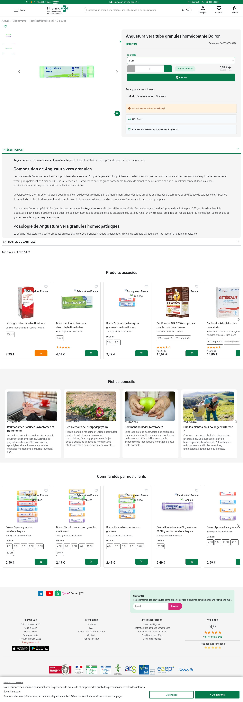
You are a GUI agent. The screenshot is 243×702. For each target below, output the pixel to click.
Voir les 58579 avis (42, 2)
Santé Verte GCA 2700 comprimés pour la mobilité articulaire (176, 325)
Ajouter (182, 77)
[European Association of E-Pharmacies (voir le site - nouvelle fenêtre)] (166, 670)
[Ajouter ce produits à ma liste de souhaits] (5, 26)
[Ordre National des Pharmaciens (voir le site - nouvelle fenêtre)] (118, 669)
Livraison (91, 624)
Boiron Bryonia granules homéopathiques (19, 529)
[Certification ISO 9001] (60, 669)
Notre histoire (30, 628)
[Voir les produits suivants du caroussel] (238, 319)
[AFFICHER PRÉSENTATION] (238, 150)
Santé (10, 417)
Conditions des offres (151, 635)
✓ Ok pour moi (217, 694)
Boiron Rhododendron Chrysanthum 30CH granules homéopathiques (177, 529)
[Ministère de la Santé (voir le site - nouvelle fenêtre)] (79, 669)
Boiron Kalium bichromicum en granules (123, 529)
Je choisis (171, 694)
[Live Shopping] (57, 593)
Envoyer (175, 606)
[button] (16, 10)
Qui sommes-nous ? (30, 624)
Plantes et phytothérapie (79, 417)
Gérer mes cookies (152, 638)
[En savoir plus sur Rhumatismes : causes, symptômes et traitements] (33, 403)
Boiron (131, 44)
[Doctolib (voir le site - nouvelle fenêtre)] (185, 669)
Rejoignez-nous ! (30, 642)
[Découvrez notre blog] (73, 593)
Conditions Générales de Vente (152, 631)
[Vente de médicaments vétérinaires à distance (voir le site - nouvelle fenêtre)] (105, 669)
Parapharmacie (30, 635)
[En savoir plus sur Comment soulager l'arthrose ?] (150, 403)
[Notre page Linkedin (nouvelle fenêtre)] (40, 593)
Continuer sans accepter (13, 683)
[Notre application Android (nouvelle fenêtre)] (39, 648)
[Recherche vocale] (182, 10)
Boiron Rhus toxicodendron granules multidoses (76, 529)
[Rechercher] (187, 10)
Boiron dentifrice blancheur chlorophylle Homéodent (71, 325)
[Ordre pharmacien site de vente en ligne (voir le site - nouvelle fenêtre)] (91, 669)
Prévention (189, 417)
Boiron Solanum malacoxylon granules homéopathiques (122, 325)
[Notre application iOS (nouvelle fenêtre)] (21, 648)
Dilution (131, 54)
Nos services (30, 631)
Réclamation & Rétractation (91, 631)
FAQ (91, 628)
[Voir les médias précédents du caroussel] (19, 72)
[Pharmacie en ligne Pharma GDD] (56, 10)
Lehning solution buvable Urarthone (25, 323)
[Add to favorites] (46, 287)
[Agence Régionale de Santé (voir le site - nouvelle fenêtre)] (130, 669)
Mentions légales (151, 624)
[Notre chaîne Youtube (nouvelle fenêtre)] (49, 593)
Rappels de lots (91, 638)
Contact (195, 2)
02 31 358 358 (212, 2)
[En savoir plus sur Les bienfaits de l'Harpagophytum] (92, 403)
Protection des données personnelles (152, 628)
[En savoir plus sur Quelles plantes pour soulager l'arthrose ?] (209, 403)
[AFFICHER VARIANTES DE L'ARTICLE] (238, 242)
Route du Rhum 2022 (30, 638)
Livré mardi (137, 119)
